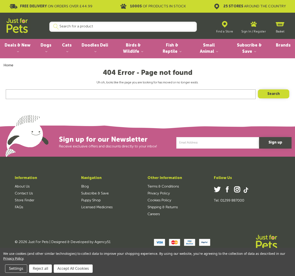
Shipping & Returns (163, 207)
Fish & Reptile (171, 48)
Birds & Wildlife (131, 48)
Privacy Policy (159, 193)
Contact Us (24, 193)
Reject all (40, 268)
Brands (283, 45)
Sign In (246, 31)
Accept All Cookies (73, 268)
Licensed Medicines (96, 207)
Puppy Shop (91, 200)
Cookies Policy (159, 200)
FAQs (19, 207)
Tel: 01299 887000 (229, 201)
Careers (154, 214)
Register (260, 31)
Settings (16, 268)
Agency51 (102, 242)
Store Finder (24, 200)
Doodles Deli (95, 45)
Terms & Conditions (163, 186)
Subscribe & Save (249, 48)
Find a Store (224, 31)
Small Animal (207, 48)
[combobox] (121, 26)
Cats (66, 45)
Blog (85, 186)
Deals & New (17, 45)
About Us (22, 186)
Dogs (46, 45)
